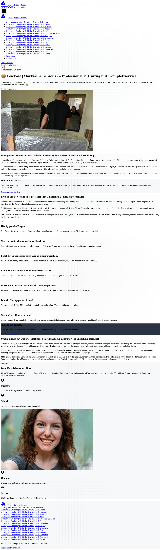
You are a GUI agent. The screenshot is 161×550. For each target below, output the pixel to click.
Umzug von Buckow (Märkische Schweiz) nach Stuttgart (29, 36)
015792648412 (7, 7)
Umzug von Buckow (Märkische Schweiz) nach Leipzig (28, 40)
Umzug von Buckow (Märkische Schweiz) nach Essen (28, 45)
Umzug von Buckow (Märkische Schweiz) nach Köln (27, 31)
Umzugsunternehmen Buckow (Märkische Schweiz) (27, 22)
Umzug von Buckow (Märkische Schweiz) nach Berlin (28, 24)
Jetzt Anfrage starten (9, 334)
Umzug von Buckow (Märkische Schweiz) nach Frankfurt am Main (33, 33)
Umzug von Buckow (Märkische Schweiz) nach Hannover (29, 49)
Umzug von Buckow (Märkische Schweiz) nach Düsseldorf (30, 38)
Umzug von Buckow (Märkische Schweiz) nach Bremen (28, 47)
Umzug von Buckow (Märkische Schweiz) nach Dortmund (29, 42)
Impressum (10, 56)
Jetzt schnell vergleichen (10, 192)
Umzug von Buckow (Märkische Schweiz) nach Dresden (29, 54)
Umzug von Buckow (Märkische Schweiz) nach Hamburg (29, 26)
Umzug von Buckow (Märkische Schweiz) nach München (29, 29)
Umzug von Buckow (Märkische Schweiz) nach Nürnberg (29, 51)
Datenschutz (11, 58)
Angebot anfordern (21, 7)
